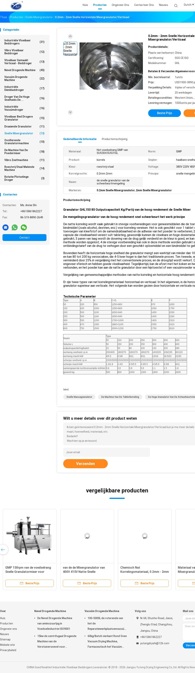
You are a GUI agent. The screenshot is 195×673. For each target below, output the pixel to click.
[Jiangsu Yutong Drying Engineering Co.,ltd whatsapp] (15, 227)
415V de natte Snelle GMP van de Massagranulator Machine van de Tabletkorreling (28, 572)
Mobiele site (7, 644)
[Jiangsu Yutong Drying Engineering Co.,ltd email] (5, 227)
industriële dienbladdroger (24, 88)
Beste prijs (164, 113)
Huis (2, 618)
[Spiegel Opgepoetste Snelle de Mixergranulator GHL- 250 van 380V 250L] (144, 536)
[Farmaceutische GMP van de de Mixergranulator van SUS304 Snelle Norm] (87, 536)
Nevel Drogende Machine (24, 70)
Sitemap (5, 639)
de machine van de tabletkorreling (120, 397)
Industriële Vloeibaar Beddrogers (24, 42)
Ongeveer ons (8, 628)
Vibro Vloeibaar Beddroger (24, 52)
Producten (6, 623)
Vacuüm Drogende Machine (24, 78)
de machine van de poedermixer (24, 152)
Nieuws (4, 634)
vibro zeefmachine (24, 160)
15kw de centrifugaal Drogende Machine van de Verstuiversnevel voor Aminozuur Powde (56, 642)
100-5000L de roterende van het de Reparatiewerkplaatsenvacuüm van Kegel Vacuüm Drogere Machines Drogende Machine (107, 624)
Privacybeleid (8, 650)
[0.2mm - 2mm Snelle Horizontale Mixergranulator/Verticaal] (111, 66)
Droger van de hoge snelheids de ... (24, 98)
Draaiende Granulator (24, 126)
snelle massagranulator (79, 397)
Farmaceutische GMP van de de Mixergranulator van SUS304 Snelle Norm (85, 572)
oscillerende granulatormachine (24, 142)
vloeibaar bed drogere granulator (24, 118)
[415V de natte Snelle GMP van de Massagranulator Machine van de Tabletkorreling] (29, 536)
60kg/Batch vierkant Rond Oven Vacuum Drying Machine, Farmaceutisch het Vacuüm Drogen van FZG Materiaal (107, 642)
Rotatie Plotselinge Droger (24, 178)
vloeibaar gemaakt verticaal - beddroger (24, 62)
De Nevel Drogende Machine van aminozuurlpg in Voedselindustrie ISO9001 (54, 623)
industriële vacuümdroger (24, 108)
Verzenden (85, 463)
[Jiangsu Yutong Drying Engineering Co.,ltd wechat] (24, 227)
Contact (24, 237)
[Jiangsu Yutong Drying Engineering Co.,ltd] (17, 5)
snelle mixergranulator (24, 133)
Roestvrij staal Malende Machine (24, 168)
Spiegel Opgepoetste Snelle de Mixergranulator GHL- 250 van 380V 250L (141, 572)
